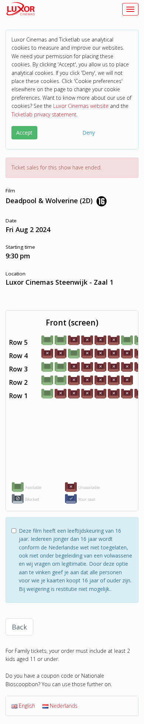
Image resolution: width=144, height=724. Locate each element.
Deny (88, 132)
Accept (24, 132)
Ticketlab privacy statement (43, 114)
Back (19, 626)
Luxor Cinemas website (81, 105)
